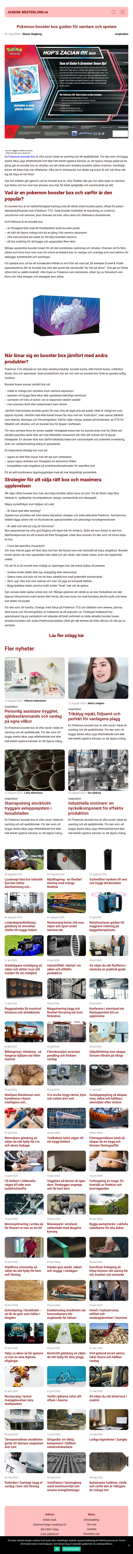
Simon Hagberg (32, 34)
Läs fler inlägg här (66, 635)
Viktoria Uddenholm (35, 700)
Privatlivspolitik (71, 1549)
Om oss (91, 1524)
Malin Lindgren (96, 703)
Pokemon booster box (21, 156)
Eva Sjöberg (94, 792)
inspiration (121, 34)
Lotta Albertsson (33, 792)
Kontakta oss (91, 1533)
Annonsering (91, 1519)
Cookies (91, 1529)
